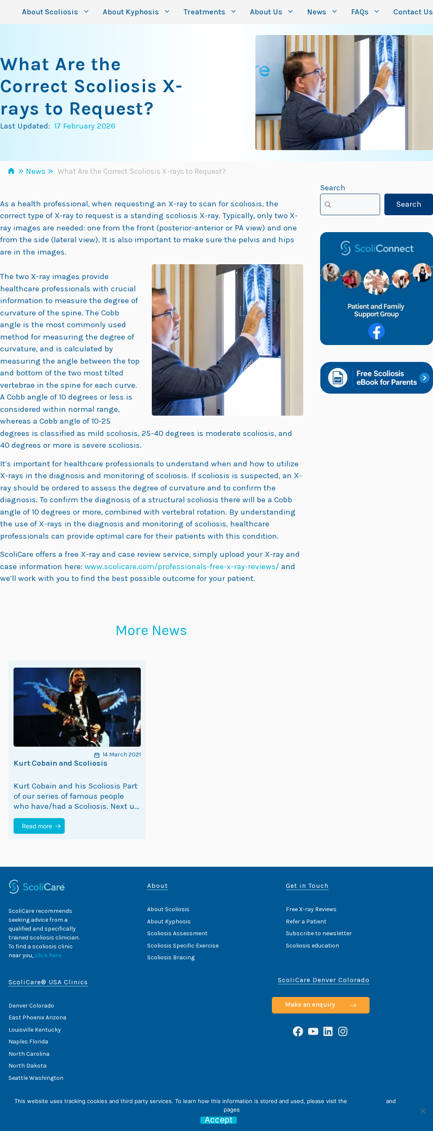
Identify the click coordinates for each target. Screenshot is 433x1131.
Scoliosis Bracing (171, 957)
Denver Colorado (31, 1005)
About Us (266, 11)
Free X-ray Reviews (311, 909)
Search (332, 187)
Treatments (204, 11)
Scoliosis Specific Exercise (183, 945)
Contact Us (413, 11)
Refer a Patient (306, 921)
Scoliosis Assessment (177, 933)
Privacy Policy (366, 1101)
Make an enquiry (310, 1004)
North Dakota (27, 1065)
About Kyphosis (131, 11)
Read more (37, 826)
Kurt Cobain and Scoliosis (60, 763)
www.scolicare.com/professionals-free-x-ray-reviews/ (182, 566)
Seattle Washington (35, 1078)
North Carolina (28, 1053)
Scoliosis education (312, 945)
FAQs (360, 11)
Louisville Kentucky (34, 1029)
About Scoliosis (50, 11)
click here (48, 955)
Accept (219, 1120)
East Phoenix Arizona (37, 1017)
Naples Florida (28, 1041)
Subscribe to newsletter (319, 933)
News (316, 11)
